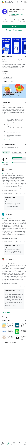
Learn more (9, 120)
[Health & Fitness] (7, 77)
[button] (16, 21)
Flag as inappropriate (9, 342)
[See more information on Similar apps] (25, 320)
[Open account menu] (25, 2)
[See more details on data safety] (7, 140)
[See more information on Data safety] (25, 103)
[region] (14, 20)
